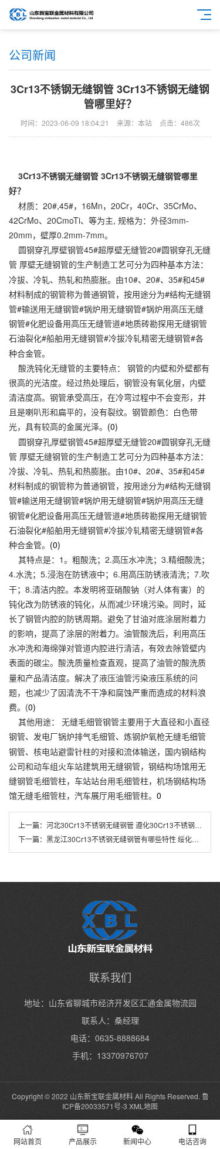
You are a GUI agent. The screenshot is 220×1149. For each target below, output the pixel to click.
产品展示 (83, 1141)
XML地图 (143, 1106)
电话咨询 (192, 1141)
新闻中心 (137, 1141)
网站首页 (27, 1141)
